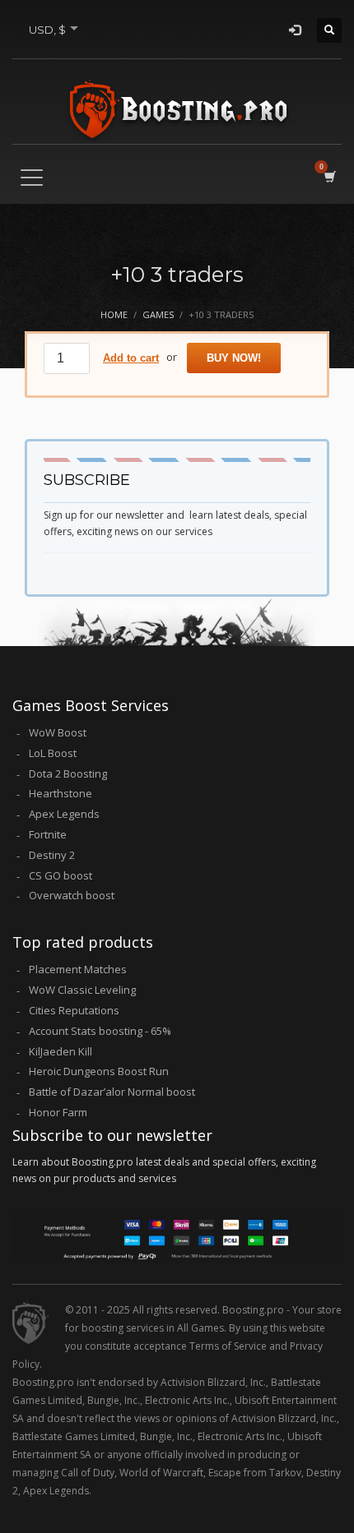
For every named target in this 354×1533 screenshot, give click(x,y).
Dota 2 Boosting (68, 773)
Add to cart (131, 358)
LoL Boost (53, 753)
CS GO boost (60, 875)
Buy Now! (234, 358)
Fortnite (48, 834)
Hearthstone (60, 793)
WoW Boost (57, 732)
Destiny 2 (52, 854)
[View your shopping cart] (329, 176)
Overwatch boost (71, 895)
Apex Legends (64, 813)
